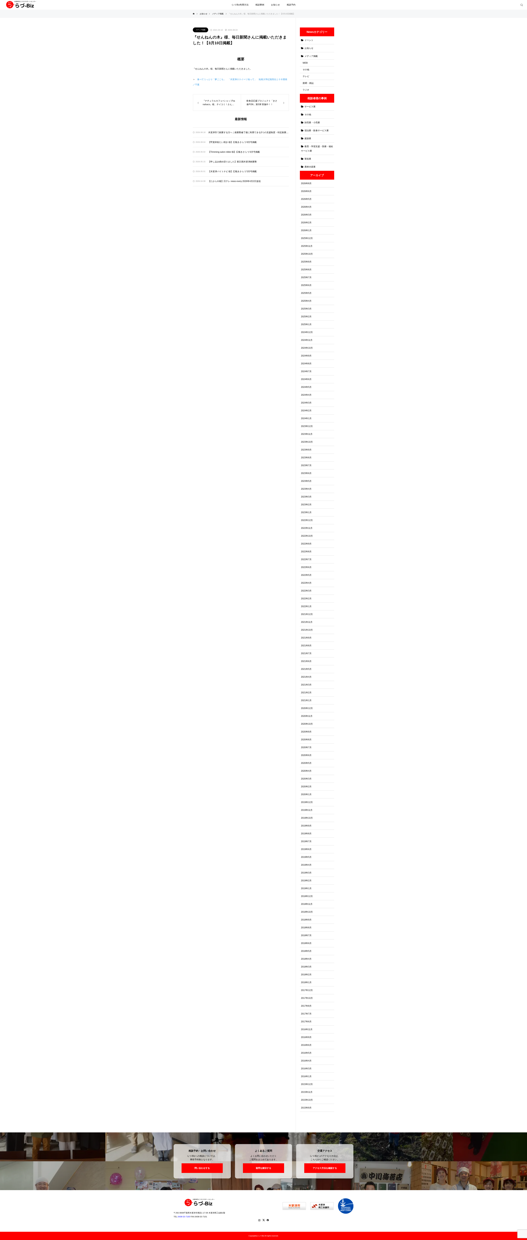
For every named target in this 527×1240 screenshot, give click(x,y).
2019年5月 (306, 857)
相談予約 (291, 5)
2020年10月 (307, 724)
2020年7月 (306, 747)
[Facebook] (268, 1220)
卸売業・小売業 (312, 122)
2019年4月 (306, 865)
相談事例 (259, 5)
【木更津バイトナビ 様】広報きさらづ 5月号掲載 (232, 171)
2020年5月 (306, 763)
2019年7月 (306, 841)
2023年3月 (306, 497)
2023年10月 (307, 442)
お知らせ (275, 5)
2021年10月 (307, 630)
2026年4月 (306, 207)
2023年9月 (306, 450)
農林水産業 (310, 167)
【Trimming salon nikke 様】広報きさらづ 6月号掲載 (234, 152)
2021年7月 (306, 653)
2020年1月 (306, 794)
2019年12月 (307, 802)
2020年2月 (306, 786)
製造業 (308, 159)
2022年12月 (307, 520)
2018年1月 (306, 982)
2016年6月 (306, 1045)
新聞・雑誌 (308, 83)
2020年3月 (306, 779)
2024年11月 (306, 340)
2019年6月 (306, 849)
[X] (263, 1220)
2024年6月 (306, 379)
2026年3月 (306, 215)
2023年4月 (306, 489)
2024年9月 (306, 356)
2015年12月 (307, 1084)
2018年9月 (306, 920)
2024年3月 (306, 403)
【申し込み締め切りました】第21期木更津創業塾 (232, 162)
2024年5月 (306, 387)
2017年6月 (306, 1021)
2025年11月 (306, 246)
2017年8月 (306, 1006)
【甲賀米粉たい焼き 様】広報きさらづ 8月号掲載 (232, 142)
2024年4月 (306, 395)
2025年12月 (307, 238)
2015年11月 (306, 1092)
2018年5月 (306, 951)
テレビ (306, 76)
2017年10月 (307, 998)
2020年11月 (306, 716)
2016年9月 (306, 1037)
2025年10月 (307, 254)
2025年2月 (306, 316)
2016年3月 (306, 1068)
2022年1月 (306, 606)
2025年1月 (306, 324)
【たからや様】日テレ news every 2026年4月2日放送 (234, 181)
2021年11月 (306, 622)
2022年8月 (306, 551)
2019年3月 (306, 873)
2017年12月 (307, 990)
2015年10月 (307, 1100)
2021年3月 (306, 685)
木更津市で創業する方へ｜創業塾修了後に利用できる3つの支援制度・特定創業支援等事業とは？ (248, 132)
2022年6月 (306, 567)
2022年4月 (306, 583)
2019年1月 (306, 888)
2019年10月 (307, 818)
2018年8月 (306, 927)
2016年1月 (306, 1076)
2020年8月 (306, 739)
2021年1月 (306, 700)
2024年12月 (307, 332)
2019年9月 (306, 826)
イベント (309, 40)
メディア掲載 (200, 30)
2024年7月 (306, 371)
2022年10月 (307, 536)
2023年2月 (306, 504)
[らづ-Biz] (20, 8)
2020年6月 (306, 755)
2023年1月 (306, 512)
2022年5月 (306, 575)
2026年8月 (306, 183)
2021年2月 (306, 692)
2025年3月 (306, 309)
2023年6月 (306, 473)
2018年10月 (307, 912)
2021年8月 (306, 645)
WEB (305, 63)
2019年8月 (306, 833)
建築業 (308, 138)
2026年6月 (306, 191)
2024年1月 (306, 418)
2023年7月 (306, 465)
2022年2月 (306, 598)
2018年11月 (306, 904)
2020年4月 (306, 771)
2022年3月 (306, 591)
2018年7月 (306, 935)
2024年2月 (306, 410)
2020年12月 (307, 708)
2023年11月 (306, 434)
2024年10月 (307, 348)
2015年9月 (306, 1108)
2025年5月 (306, 293)
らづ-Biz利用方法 (240, 5)
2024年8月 (306, 363)
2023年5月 (306, 481)
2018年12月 (307, 896)
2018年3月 (306, 967)
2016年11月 (306, 1029)
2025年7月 (306, 277)
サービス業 (310, 106)
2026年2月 (306, 222)
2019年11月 (306, 810)
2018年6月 (306, 943)
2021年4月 (306, 677)
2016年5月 (306, 1053)
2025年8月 (306, 269)
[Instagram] (259, 1220)
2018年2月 (306, 974)
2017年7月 (306, 1014)
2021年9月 (306, 638)
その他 (306, 69)
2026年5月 (306, 199)
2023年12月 (307, 426)
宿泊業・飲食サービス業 (317, 130)
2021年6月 (306, 661)
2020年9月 (306, 732)
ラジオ (306, 90)
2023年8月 (306, 457)
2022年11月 (306, 528)
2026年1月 (306, 230)
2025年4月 (306, 301)
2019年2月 (306, 880)
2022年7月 (306, 559)
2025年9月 (306, 262)
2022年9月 (306, 544)
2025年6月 (306, 285)
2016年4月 (306, 1061)
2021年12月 (307, 614)
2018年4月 (306, 959)
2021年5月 (306, 669)
